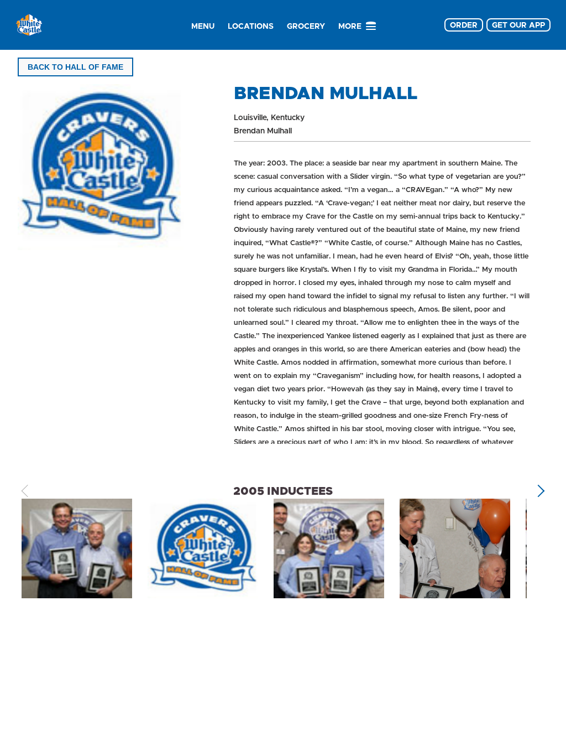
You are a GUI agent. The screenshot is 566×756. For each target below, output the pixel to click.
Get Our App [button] (518, 25)
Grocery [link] (306, 26)
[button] (538, 490)
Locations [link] (251, 26)
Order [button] (464, 25)
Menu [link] (202, 26)
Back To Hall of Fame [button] (75, 67)
